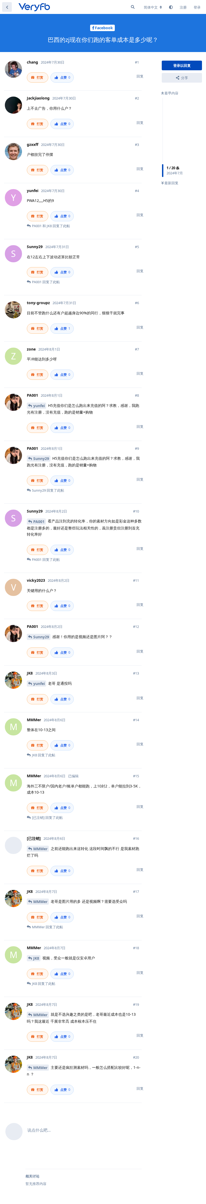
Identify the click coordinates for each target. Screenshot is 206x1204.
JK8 (36, 958)
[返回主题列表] (7, 7)
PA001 (39, 521)
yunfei (39, 405)
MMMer (40, 848)
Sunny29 (41, 458)
